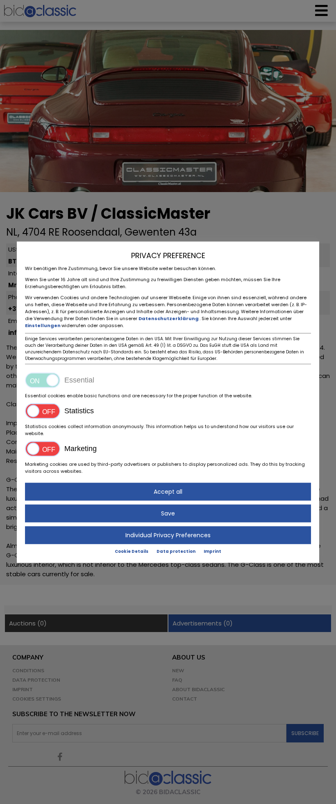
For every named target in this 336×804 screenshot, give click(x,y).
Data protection (176, 551)
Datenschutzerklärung (169, 318)
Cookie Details (131, 551)
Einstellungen (43, 325)
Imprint (212, 551)
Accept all (168, 491)
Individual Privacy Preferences (168, 535)
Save (168, 513)
